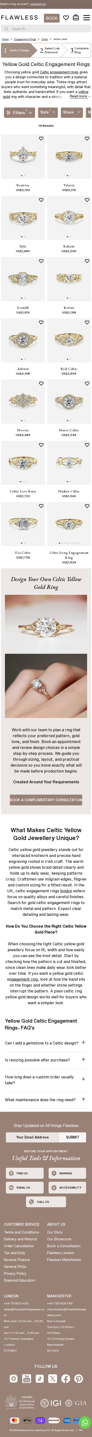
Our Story (55, 1232)
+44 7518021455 (16, 1303)
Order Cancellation (19, 1246)
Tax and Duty (14, 1253)
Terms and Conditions (21, 1232)
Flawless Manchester (64, 1259)
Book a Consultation (63, 1246)
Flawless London (60, 1253)
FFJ (81, 1430)
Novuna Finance (17, 1259)
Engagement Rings (25, 39)
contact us (28, 3)
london (66, 891)
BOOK (52, 18)
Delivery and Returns (20, 1239)
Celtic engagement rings (59, 72)
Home (5, 39)
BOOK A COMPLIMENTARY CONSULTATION (46, 800)
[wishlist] (66, 18)
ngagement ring (23, 979)
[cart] (75, 18)
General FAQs (15, 1266)
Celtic (44, 39)
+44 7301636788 (60, 1303)
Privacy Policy (15, 1273)
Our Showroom (59, 1239)
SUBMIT (72, 1137)
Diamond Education (19, 1280)
